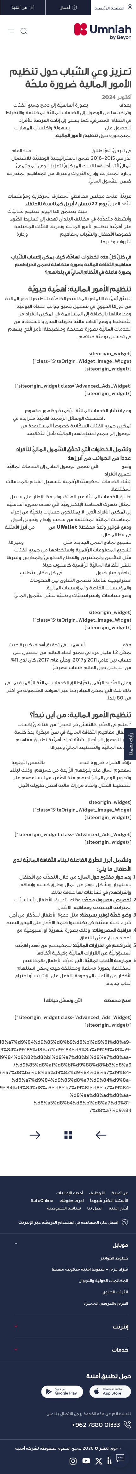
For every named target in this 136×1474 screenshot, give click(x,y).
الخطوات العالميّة (104, 644)
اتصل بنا (94, 1208)
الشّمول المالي (103, 105)
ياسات (106, 466)
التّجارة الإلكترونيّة (44, 542)
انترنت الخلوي (115, 1292)
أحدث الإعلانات (69, 1193)
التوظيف (97, 1193)
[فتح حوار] (120, 1458)
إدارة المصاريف (44, 234)
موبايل (120, 1245)
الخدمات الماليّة (87, 127)
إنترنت (120, 1326)
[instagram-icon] (73, 1461)
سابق (100, 1145)
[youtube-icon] (86, 1461)
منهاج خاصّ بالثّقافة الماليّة (61, 150)
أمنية (41, 527)
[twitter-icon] (99, 1461)
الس (116, 466)
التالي (36, 1145)
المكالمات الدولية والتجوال (103, 1280)
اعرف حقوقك (71, 1200)
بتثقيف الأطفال (62, 762)
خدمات (120, 1349)
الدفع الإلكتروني (80, 572)
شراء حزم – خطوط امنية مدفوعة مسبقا (90, 1269)
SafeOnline (42, 1200)
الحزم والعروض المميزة (105, 1303)
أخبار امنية (118, 1208)
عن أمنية (120, 1193)
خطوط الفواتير (114, 1258)
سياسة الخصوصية (64, 1208)
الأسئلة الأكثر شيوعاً (109, 1200)
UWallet (93, 1000)
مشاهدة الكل (68, 1145)
